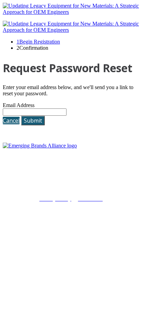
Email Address (18, 105)
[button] (11, 120)
